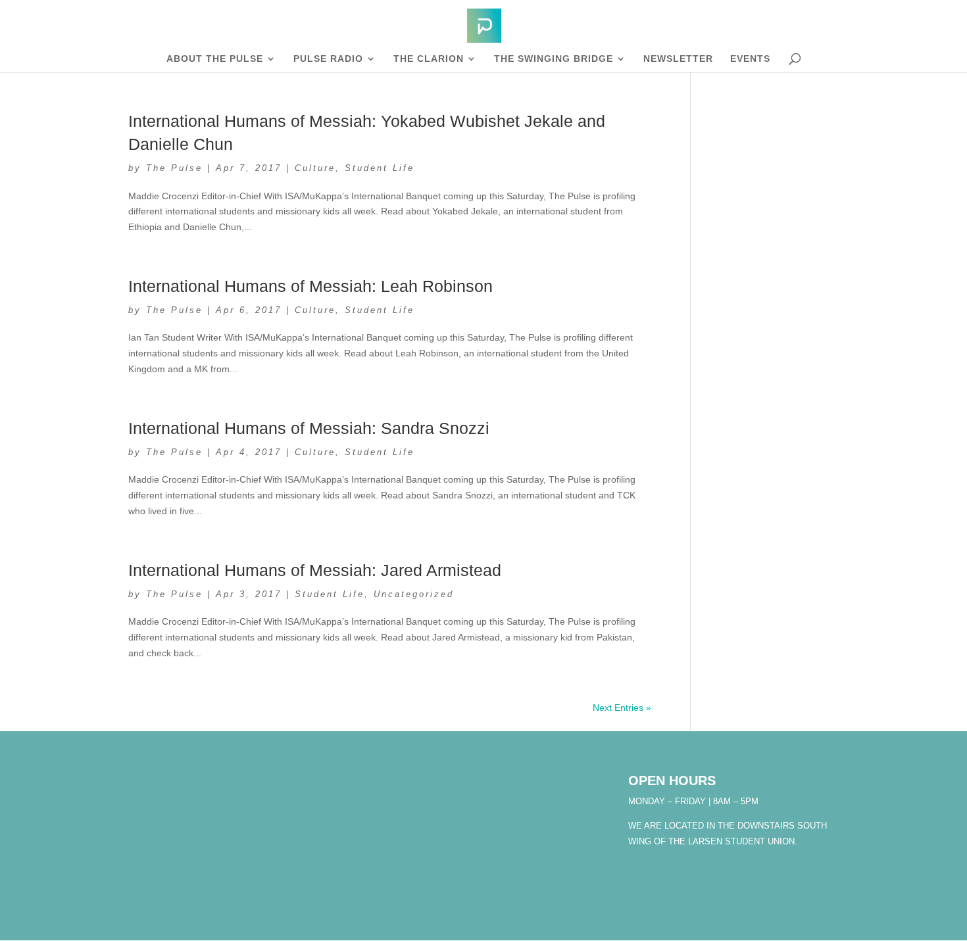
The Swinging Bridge (553, 59)
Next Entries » (622, 707)
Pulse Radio (328, 59)
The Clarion (428, 59)
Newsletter (678, 59)
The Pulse (174, 168)
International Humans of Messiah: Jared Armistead (314, 570)
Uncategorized (414, 594)
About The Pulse (214, 59)
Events (750, 59)
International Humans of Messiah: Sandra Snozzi (308, 428)
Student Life (379, 168)
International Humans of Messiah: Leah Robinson (310, 286)
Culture (315, 168)
